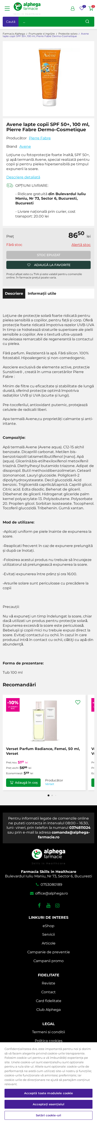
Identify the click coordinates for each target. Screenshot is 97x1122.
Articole (48, 943)
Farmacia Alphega (14, 33)
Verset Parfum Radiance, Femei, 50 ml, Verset (43, 751)
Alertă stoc (81, 245)
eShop (48, 926)
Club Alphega (48, 1009)
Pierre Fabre (40, 138)
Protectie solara (67, 33)
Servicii (48, 934)
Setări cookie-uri (48, 1115)
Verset (49, 784)
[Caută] (87, 22)
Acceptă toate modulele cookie (48, 1093)
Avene (25, 146)
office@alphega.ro (51, 893)
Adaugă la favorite (52, 265)
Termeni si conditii (48, 1032)
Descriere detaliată (23, 177)
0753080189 (51, 884)
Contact (48, 992)
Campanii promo (48, 961)
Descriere (14, 293)
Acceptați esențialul (49, 1104)
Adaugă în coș (26, 783)
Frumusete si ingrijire (42, 33)
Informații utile (42, 293)
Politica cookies (48, 1041)
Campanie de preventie (48, 952)
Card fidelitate (48, 1001)
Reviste (48, 983)
